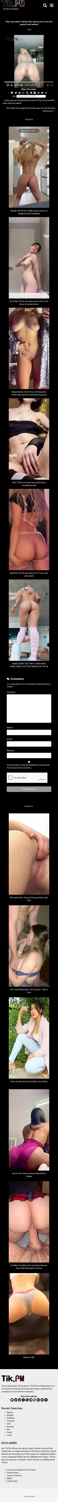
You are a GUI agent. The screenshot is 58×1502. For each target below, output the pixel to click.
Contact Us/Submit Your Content (21, 1470)
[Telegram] (31, 92)
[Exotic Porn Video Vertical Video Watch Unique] (29, 1170)
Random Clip (29, 1357)
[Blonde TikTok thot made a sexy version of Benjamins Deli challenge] (29, 207)
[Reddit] (19, 92)
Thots (29, 30)
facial (9, 1432)
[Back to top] (53, 1496)
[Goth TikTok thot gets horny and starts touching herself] (29, 479)
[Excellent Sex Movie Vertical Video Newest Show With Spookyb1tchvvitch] (29, 1262)
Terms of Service (14, 1475)
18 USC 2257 (12, 1481)
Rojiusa (10, 1412)
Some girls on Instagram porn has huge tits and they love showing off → (30, 109)
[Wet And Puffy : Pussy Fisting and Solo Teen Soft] (29, 894)
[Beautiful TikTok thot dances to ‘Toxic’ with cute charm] (29, 569)
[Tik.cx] (12, 4)
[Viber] (27, 92)
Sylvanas (11, 1418)
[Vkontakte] (38, 92)
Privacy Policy (13, 1473)
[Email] (42, 92)
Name (10, 727)
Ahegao (10, 1415)
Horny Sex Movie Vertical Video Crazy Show (29, 1081)
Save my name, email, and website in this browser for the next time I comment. (28, 766)
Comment (11, 692)
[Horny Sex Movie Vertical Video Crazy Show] (29, 1078)
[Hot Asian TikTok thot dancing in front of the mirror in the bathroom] (29, 298)
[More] (46, 92)
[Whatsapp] (23, 92)
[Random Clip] (29, 1354)
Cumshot (11, 1421)
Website (10, 751)
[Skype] (34, 92)
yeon (9, 1424)
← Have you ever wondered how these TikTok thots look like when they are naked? (28, 101)
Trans (9, 1435)
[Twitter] (15, 92)
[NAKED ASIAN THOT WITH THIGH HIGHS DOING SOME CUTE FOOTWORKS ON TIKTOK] (29, 660)
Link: (14, 96)
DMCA (9, 1478)
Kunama (10, 1427)
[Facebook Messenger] (12, 92)
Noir (8, 1429)
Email (10, 739)
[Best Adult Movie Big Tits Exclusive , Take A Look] (29, 986)
